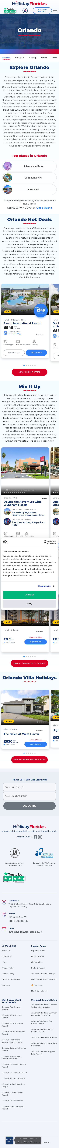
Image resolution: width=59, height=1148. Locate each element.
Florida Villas (37, 962)
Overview (6, 58)
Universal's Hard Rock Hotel (44, 1037)
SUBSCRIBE (29, 806)
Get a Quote (44, 207)
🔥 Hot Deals (37, 985)
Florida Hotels (37, 956)
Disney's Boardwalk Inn (12, 1101)
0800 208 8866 (18, 921)
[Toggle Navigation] (55, 10)
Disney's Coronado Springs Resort (14, 1049)
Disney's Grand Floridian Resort (12, 1107)
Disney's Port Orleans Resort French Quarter (12, 1041)
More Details (14, 353)
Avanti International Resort (22, 323)
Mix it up (32, 58)
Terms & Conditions (11, 979)
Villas (54, 58)
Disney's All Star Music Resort (12, 1016)
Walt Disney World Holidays (44, 979)
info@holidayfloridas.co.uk (25, 931)
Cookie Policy (8, 973)
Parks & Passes (38, 968)
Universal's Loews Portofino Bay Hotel (44, 1044)
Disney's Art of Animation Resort (13, 1032)
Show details (44, 586)
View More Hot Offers (29, 372)
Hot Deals (19, 58)
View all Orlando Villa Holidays (29, 760)
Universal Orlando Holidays (43, 973)
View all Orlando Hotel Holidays (29, 663)
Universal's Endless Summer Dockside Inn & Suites (44, 1014)
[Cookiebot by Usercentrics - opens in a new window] (44, 542)
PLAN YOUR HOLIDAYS (42, 10)
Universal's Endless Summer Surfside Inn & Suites (44, 1006)
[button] (24, 365)
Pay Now (6, 985)
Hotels (44, 58)
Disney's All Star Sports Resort (12, 1024)
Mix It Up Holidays (39, 991)
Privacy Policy (8, 968)
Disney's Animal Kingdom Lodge (13, 1085)
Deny (29, 603)
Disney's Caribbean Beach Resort (14, 1065)
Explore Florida (38, 950)
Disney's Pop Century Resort (11, 1008)
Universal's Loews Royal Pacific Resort (42, 1030)
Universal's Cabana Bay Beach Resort (41, 1022)
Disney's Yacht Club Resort (14, 1078)
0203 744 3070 (18, 917)
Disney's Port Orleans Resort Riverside (11, 1057)
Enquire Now (36, 353)
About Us (6, 950)
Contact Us (7, 956)
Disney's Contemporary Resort (12, 1093)
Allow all (29, 595)
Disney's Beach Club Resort (14, 1073)
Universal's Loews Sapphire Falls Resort (43, 1052)
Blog (4, 962)
